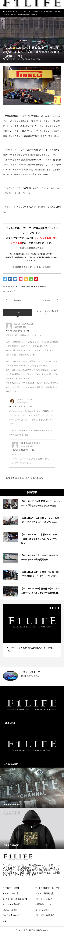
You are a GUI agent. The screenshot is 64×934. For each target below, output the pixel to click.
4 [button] (58, 608)
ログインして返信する (14, 331)
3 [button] (55, 608)
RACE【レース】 (41, 286)
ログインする (40, 266)
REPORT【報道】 (11, 888)
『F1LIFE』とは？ (43, 899)
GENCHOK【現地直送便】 (15, 899)
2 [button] (53, 608)
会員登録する (19, 266)
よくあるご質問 (42, 910)
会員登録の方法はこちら (32, 248)
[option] (32, 630)
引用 (27, 331)
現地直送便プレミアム (30, 676)
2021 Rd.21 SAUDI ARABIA (28, 59)
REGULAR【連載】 (12, 904)
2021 (8, 286)
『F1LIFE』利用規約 (44, 915)
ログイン (29, 478)
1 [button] (50, 608)
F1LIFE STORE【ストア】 (47, 888)
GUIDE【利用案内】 (44, 893)
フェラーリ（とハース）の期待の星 (37, 672)
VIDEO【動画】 (10, 910)
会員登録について (43, 904)
